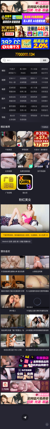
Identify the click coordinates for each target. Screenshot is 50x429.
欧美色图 (34, 97)
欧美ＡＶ (34, 78)
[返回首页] (47, 424)
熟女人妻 (12, 82)
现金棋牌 (34, 73)
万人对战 (34, 69)
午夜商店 (23, 115)
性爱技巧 (44, 110)
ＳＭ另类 (44, 82)
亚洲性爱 (12, 87)
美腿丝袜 (12, 101)
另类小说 (23, 110)
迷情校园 (12, 110)
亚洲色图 (23, 97)
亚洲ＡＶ (12, 78)
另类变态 (44, 91)
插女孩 (12, 115)
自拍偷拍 (23, 78)
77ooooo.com (25, 54)
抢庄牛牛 (44, 73)
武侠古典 (44, 106)
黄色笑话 (34, 110)
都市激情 (12, 106)
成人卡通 (34, 87)
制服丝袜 (12, 91)
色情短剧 (23, 119)
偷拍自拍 (23, 87)
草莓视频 (34, 115)
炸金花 (23, 73)
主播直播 (34, 82)
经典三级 (23, 91)
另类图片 (44, 101)
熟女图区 (34, 101)
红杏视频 (12, 119)
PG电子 (12, 69)
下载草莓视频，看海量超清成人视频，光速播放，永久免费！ (25, 235)
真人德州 (23, 69)
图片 (3, 98)
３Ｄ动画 (44, 78)
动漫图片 (44, 97)
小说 (3, 108)
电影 (3, 89)
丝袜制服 (23, 82)
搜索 (44, 60)
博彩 (3, 70)
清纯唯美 (23, 101)
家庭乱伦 (23, 106)
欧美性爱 (44, 87)
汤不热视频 (45, 115)
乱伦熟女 (34, 91)
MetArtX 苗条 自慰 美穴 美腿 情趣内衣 (16, 241)
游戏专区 (44, 69)
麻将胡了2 (12, 73)
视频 (3, 80)
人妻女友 (34, 106)
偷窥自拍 (12, 97)
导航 (3, 117)
